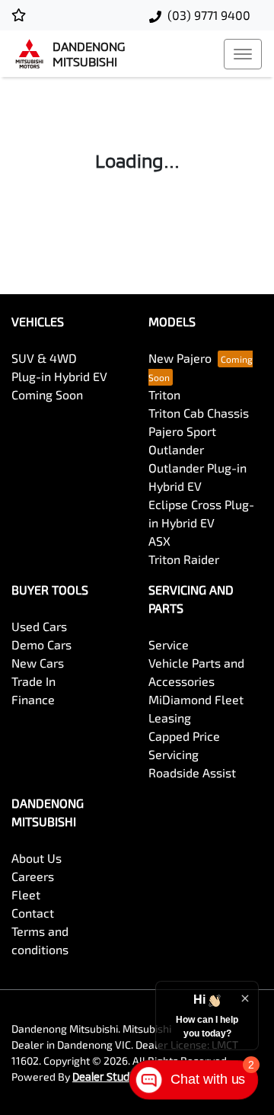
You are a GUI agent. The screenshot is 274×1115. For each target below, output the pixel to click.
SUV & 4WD (44, 358)
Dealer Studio (105, 1076)
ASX (159, 540)
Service (168, 644)
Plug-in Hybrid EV (59, 376)
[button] (243, 54)
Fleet (25, 894)
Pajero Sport (182, 431)
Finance (33, 699)
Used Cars (39, 626)
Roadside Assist (192, 772)
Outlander (176, 449)
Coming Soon (47, 394)
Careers (32, 876)
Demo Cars (41, 644)
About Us (36, 858)
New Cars (37, 662)
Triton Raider (183, 559)
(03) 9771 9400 (208, 15)
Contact (32, 912)
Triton (164, 394)
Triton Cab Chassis (198, 412)
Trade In (33, 681)
